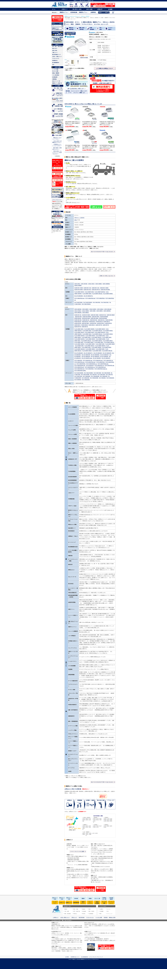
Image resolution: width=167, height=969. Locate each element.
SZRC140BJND (107, 309)
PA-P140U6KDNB (95, 376)
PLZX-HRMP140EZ (79, 342)
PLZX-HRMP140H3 (100, 335)
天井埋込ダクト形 (104, 898)
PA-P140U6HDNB (94, 378)
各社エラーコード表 (56, 81)
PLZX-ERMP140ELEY (89, 345)
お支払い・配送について (57, 56)
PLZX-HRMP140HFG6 (100, 292)
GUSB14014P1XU (96, 289)
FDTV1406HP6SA (100, 298)
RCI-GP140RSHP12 (88, 296)
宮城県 (87, 819)
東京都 (97, 819)
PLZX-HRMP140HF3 (90, 335)
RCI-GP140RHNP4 (98, 353)
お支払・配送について (65, 917)
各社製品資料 (54, 77)
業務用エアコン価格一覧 (57, 83)
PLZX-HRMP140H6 (89, 292)
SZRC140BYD (85, 309)
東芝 (100, 913)
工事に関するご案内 (76, 9)
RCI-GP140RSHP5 (95, 356)
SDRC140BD (93, 311)
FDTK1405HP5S (90, 365)
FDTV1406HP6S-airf (98, 360)
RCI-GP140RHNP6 (78, 296)
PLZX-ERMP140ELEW (79, 349)
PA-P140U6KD (102, 378)
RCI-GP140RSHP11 (88, 353)
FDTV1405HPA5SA (81, 363)
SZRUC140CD (91, 283)
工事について (54, 52)
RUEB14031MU (93, 320)
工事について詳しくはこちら (106, 275)
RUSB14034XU (77, 318)
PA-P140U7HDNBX (88, 373)
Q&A (53, 64)
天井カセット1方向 (69, 898)
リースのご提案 (55, 69)
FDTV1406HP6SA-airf (90, 298)
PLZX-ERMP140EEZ (89, 342)
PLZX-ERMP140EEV (90, 349)
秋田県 (84, 819)
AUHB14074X (93, 323)
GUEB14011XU (102, 315)
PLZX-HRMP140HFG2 (79, 339)
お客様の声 (99, 9)
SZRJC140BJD (78, 311)
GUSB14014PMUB (87, 316)
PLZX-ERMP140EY (79, 345)
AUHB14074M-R (86, 323)
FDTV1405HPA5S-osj (90, 367)
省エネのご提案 (55, 71)
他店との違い (54, 50)
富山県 (111, 818)
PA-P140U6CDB (104, 376)
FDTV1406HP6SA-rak (79, 298)
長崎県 (87, 833)
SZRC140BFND (107, 311)
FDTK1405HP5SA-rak (79, 362)
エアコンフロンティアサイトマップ (96, 956)
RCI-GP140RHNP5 (78, 353)
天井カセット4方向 (55, 898)
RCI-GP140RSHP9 (107, 353)
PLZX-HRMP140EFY (90, 344)
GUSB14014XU (78, 316)
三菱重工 (101, 909)
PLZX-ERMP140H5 (87, 330)
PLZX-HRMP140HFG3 (79, 335)
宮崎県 (84, 834)
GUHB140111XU (87, 287)
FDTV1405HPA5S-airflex (80, 370)
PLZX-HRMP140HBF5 (89, 329)
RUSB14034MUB (104, 316)
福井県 (108, 819)
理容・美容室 (91, 911)
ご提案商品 (93, 12)
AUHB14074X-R (101, 323)
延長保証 (106, 917)
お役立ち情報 (89, 9)
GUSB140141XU (87, 289)
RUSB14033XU (77, 321)
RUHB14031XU (86, 320)
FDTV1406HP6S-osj (108, 360)
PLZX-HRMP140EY (100, 344)
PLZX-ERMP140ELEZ (109, 342)
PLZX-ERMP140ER (97, 350)
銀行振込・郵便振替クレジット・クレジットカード (57, 100)
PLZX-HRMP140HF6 (79, 292)
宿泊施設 (84, 911)
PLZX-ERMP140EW (106, 347)
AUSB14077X (85, 326)
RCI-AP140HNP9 (97, 358)
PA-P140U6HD (77, 379)
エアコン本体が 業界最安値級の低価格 (58, 115)
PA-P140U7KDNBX (78, 373)
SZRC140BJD (100, 309)
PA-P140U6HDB (85, 378)
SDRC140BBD (98, 283)
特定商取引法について (75, 956)
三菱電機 (101, 911)
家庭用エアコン (83, 12)
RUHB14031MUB (86, 318)
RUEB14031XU (101, 320)
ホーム (53, 9)
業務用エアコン (64, 12)
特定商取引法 (54, 60)
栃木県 (97, 818)
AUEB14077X (106, 325)
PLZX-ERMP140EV (100, 349)
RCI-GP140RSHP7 (104, 354)
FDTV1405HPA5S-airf (79, 368)
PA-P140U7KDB (97, 373)
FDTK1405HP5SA (100, 362)
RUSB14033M (84, 325)
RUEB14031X (92, 321)
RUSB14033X (92, 325)
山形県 (90, 819)
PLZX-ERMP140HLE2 (86, 340)
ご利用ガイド (64, 9)
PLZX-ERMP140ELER (107, 350)
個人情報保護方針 (55, 62)
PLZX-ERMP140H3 (86, 337)
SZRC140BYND (78, 309)
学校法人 (75, 913)
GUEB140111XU (95, 287)
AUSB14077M (77, 326)
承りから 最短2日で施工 (58, 110)
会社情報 (67, 956)
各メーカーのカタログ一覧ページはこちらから (102, 251)
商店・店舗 (75, 909)
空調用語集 (54, 79)
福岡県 (84, 833)
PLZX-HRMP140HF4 (79, 332)
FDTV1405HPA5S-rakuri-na (100, 368)
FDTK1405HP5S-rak (109, 365)
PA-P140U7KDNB (106, 373)
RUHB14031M (99, 321)
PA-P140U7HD (109, 374)
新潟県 (105, 818)
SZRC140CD (77, 283)
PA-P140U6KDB (86, 376)
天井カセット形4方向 (79, 217)
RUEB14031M (85, 321)
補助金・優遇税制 (55, 73)
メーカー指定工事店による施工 (58, 89)
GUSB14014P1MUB (105, 289)
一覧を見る (57, 156)
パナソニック (109, 913)
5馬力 (75, 220)
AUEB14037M (108, 323)
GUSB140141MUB (78, 289)
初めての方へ (54, 48)
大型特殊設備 (73, 12)
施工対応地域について (56, 54)
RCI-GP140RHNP (104, 356)
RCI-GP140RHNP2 (95, 354)
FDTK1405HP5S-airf (79, 367)
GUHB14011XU (78, 315)
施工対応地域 (81, 917)
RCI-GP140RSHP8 (86, 354)
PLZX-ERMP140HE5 (108, 330)
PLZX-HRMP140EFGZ (97, 340)
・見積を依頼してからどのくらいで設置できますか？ (57, 152)
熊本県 (96, 833)
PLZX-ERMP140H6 (87, 293)
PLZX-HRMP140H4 (89, 332)
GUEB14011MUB (95, 315)
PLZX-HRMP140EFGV (100, 345)
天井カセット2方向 (62, 898)
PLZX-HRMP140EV (86, 347)
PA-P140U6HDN (86, 379)
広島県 (94, 827)
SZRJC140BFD (85, 311)
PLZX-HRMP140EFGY (79, 344)
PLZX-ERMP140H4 (87, 334)
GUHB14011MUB (86, 315)
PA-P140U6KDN (110, 378)
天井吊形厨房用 (111, 898)
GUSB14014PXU (96, 316)
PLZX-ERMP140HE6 (108, 293)
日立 (108, 911)
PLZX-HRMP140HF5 (100, 329)
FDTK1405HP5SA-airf (90, 362)
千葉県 (100, 819)
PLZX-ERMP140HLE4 (97, 334)
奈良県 (87, 827)
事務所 (65, 909)
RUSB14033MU (109, 320)
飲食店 (83, 909)
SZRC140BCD (85, 312)
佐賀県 (90, 833)
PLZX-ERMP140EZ (99, 342)
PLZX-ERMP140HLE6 (97, 293)
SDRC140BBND (106, 283)
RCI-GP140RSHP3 (106, 358)
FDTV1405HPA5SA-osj (91, 363)
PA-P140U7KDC (97, 302)
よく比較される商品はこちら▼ (104, 68)
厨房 (89, 909)
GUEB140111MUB (104, 287)
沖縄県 (90, 834)
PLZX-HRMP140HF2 (90, 339)
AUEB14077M (99, 325)
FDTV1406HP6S (78, 360)
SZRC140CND (84, 283)
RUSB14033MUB (103, 318)
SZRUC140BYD (93, 309)
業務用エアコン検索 (103, 12)
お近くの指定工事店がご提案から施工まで (59, 94)
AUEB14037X (77, 325)
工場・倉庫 (66, 911)
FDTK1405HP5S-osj (99, 365)
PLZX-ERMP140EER (87, 350)
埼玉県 (94, 819)
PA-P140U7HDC (105, 302)
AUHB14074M (77, 323)
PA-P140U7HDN (78, 376)
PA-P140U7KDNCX (87, 302)
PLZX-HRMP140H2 (107, 337)
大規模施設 (91, 913)
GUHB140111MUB (78, 287)
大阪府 (84, 827)
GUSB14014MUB (110, 315)
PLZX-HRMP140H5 (79, 329)
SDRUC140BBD (78, 285)
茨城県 (100, 818)
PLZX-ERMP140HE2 (101, 339)
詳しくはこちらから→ (67, 920)
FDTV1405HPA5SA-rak (103, 363)
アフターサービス (55, 58)
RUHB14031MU (78, 320)
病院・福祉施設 (67, 913)
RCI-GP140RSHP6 (86, 356)
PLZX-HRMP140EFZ (108, 340)
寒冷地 (83, 913)
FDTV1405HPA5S (89, 368)
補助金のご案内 (112, 917)
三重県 (90, 827)
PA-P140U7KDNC (78, 302)
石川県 (108, 818)
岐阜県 (111, 819)
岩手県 (90, 818)
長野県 (105, 819)
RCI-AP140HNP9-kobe (87, 358)
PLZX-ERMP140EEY (110, 344)
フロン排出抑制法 (55, 75)
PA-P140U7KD (93, 374)
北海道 (84, 818)
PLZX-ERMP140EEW (97, 347)
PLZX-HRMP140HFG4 (100, 332)
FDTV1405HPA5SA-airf (79, 365)
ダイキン (109, 909)
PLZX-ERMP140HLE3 (96, 337)
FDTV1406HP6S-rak (88, 360)
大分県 (93, 833)
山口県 (97, 827)
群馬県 (94, 818)
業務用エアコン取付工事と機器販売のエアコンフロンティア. (82, 959)
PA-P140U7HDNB (85, 374)
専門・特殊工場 (76, 911)
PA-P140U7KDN (101, 374)
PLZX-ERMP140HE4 (108, 334)
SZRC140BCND (78, 312)
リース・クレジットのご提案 (77, 851)
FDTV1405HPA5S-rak (101, 367)
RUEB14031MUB (95, 318)
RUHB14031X (106, 321)
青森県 (87, 818)
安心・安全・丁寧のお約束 (57, 46)
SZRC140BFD (99, 311)
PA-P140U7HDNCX (86, 304)
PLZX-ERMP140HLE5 (97, 330)
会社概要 (110, 9)
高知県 (105, 827)
